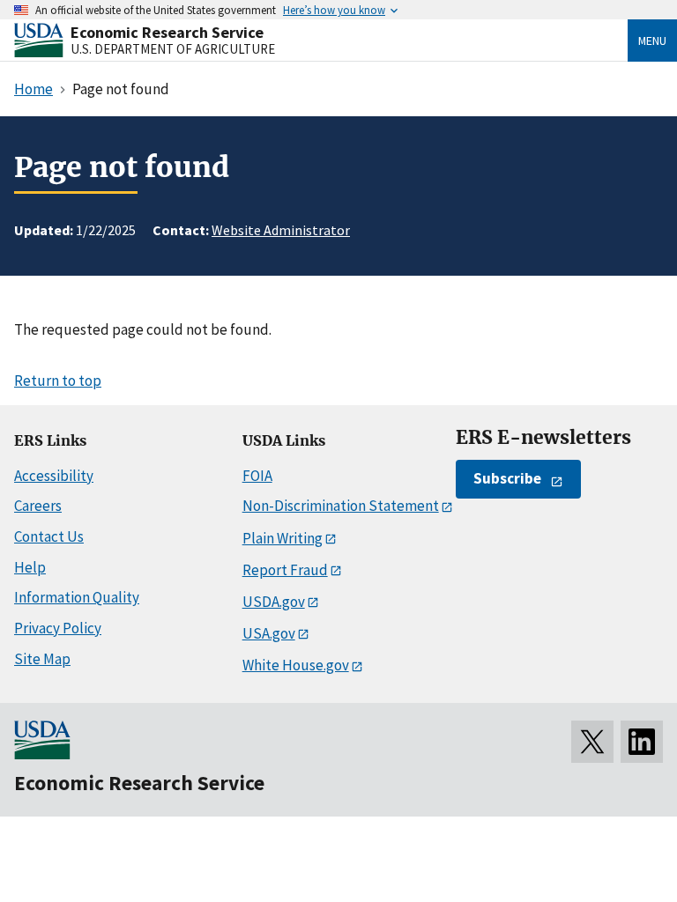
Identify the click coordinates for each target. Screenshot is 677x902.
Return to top (57, 380)
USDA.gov (273, 601)
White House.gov (295, 665)
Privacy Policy (57, 628)
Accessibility (53, 475)
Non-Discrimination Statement (340, 505)
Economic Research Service (167, 32)
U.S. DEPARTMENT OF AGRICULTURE (173, 49)
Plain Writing (282, 538)
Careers (38, 505)
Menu (652, 40)
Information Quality (76, 597)
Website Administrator (281, 230)
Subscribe (507, 478)
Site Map (42, 659)
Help (30, 567)
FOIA (257, 475)
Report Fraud (285, 570)
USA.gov (268, 633)
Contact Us (49, 536)
